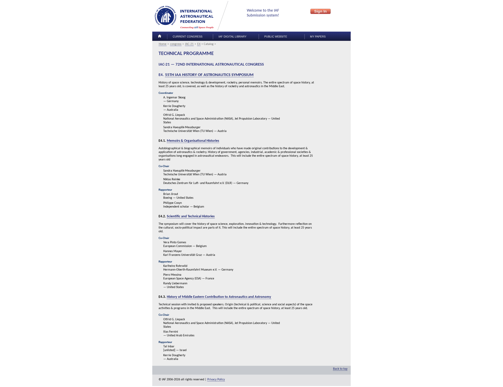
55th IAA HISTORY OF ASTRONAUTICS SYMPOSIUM (209, 75)
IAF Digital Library (232, 36)
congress (175, 44)
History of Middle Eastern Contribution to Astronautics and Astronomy (219, 297)
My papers (318, 36)
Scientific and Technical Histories (191, 216)
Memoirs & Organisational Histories (193, 141)
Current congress (187, 36)
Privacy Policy (216, 379)
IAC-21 (189, 44)
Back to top (340, 369)
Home (162, 44)
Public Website (275, 36)
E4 (198, 44)
